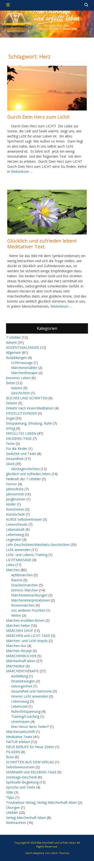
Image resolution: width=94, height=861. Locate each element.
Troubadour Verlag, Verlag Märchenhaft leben (41, 802)
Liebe (10, 565)
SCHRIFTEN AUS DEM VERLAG (30, 762)
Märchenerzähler (24, 367)
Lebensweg (15, 534)
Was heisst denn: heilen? (30, 726)
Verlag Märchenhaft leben (26, 817)
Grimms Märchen (24, 590)
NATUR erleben (18, 741)
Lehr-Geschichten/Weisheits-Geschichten (38, 544)
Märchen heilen (18, 625)
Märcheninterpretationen (30, 600)
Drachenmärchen (24, 585)
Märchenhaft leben (20, 661)
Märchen (13, 570)
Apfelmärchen (22, 575)
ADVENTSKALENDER (22, 347)
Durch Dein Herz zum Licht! (38, 117)
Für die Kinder (16, 448)
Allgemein (13, 352)
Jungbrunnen (16, 499)
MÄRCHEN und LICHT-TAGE (28, 635)
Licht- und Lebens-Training (26, 554)
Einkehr (11, 403)
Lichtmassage (22, 362)
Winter (16, 615)
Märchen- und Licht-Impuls (27, 640)
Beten (10, 383)
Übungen (13, 807)
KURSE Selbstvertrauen (24, 519)
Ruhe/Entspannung (25, 711)
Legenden (13, 539)
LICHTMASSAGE (18, 559)
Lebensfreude (16, 524)
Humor (11, 484)
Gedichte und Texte (21, 453)
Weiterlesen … (22, 171)
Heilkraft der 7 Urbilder (23, 479)
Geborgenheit (21, 686)
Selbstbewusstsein (20, 767)
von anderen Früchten (28, 610)
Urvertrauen (20, 721)
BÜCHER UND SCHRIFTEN (26, 398)
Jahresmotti (15, 494)
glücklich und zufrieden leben (28, 474)
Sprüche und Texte (20, 787)
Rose (10, 757)
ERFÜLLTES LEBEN (21, 433)
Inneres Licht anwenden (29, 696)
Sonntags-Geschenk (21, 777)
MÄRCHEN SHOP (19, 630)
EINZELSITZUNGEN (21, 413)
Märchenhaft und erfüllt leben (56, 842)
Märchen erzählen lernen (25, 620)
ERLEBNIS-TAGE (19, 438)
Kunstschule (15, 514)
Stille (9, 792)
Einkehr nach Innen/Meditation (30, 408)
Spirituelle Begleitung (22, 782)
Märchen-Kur (16, 645)
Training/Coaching (25, 716)
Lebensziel (19, 706)
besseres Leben (18, 377)
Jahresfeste (15, 489)
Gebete (16, 388)
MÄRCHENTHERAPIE (22, 671)
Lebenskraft (15, 529)
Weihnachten (16, 822)
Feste (10, 443)
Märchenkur (15, 666)
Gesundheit (15, 458)
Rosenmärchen (23, 605)
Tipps (10, 797)
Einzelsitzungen (23, 681)
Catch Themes (60, 853)
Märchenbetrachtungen (29, 595)
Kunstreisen (15, 509)
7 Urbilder (13, 337)
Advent (11, 342)
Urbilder (12, 812)
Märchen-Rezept (19, 650)
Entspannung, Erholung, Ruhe (29, 423)
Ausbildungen (16, 357)
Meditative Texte (19, 736)
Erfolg (10, 428)
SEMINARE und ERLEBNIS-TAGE (31, 772)
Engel (10, 418)
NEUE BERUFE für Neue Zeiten (30, 746)
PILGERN (13, 752)
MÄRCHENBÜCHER (21, 656)
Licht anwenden (18, 549)
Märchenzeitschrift (20, 731)
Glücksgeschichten (25, 468)
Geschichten (20, 393)
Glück (10, 463)
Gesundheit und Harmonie (31, 691)
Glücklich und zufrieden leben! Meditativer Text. (42, 244)
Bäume (16, 580)
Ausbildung (19, 676)
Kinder (11, 504)
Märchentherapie (24, 372)
